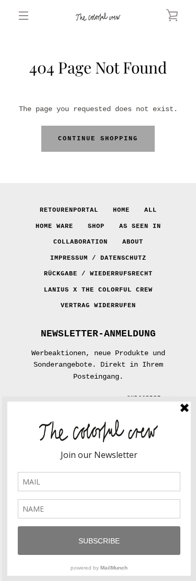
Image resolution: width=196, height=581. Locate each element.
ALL (150, 210)
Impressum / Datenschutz (98, 258)
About (132, 242)
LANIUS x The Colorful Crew (98, 290)
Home (121, 210)
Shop (96, 226)
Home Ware (54, 226)
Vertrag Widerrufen (98, 305)
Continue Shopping (98, 138)
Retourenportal (69, 210)
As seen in (140, 226)
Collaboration (80, 242)
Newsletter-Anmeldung (98, 334)
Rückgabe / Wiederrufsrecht (98, 273)
